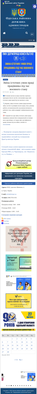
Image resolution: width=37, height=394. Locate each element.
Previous (3, 377)
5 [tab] (15, 386)
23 (17, 349)
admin (13, 92)
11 (27, 342)
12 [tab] (30, 386)
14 (8, 345)
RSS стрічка (7, 218)
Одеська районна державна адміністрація (18, 22)
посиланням (6, 124)
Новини (5, 79)
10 (22, 342)
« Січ (16, 360)
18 (27, 345)
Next (33, 377)
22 (12, 349)
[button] (35, 6)
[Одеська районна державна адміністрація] (4, 33)
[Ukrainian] (19, 5)
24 (22, 349)
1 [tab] (7, 386)
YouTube (6, 221)
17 (22, 345)
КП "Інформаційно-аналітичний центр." (21, 392)
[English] (17, 5)
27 (3, 352)
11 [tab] (28, 386)
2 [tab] (9, 386)
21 (8, 349)
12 (31, 342)
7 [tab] (20, 386)
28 (8, 352)
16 (17, 345)
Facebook (6, 223)
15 (12, 345)
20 (3, 349)
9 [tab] (24, 386)
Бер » (21, 360)
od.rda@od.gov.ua (11, 194)
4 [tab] (13, 386)
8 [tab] (22, 386)
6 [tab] (17, 386)
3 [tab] (11, 386)
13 (3, 345)
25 (27, 349)
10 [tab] (26, 386)
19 (31, 345)
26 (31, 349)
